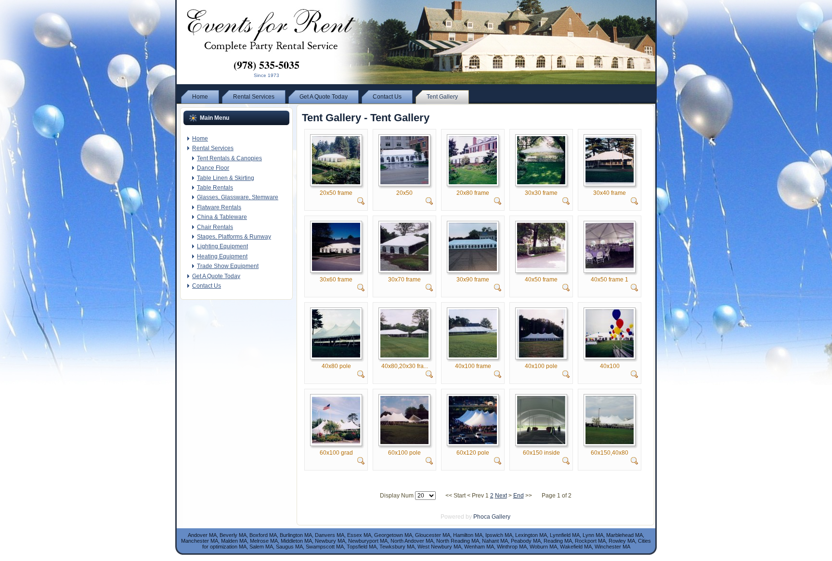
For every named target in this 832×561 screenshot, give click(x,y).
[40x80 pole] (336, 355)
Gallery (501, 516)
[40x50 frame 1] (609, 269)
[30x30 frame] (541, 182)
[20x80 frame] (473, 182)
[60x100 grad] (336, 442)
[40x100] (609, 355)
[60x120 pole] (473, 442)
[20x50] (404, 182)
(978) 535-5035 (266, 65)
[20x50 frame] (336, 182)
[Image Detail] (361, 203)
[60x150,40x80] (609, 442)
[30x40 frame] (609, 182)
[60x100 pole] (404, 442)
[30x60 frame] (336, 269)
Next (501, 495)
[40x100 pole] (541, 355)
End (518, 495)
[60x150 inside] (541, 442)
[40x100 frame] (473, 355)
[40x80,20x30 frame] (404, 355)
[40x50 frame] (541, 269)
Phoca (481, 516)
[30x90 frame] (473, 269)
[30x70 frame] (404, 269)
